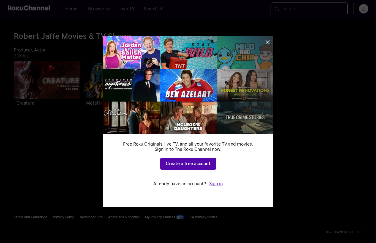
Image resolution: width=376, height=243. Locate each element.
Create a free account (188, 164)
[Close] (267, 42)
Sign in (216, 184)
